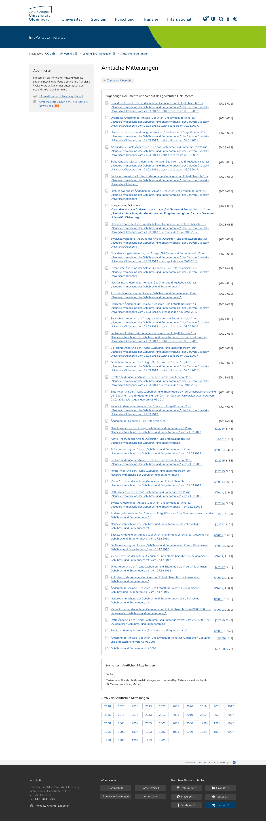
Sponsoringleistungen (116, 796)
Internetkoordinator (194, 762)
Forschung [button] (125, 19)
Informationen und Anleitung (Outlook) (61, 96)
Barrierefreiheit (150, 788)
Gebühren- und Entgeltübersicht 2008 (134, 648)
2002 (162, 723)
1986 (107, 740)
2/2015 (220, 460)
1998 (217, 723)
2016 (107, 715)
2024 (135, 706)
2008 (217, 715)
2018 (217, 706)
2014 (135, 715)
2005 (121, 723)
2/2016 (220, 428)
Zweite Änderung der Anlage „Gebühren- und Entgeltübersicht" (149, 630)
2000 (189, 723)
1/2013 (220, 524)
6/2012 (218, 535)
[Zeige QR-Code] (234, 762)
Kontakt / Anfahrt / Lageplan (52, 805)
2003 (148, 723)
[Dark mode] (213, 20)
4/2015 (218, 450)
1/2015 (220, 471)
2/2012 (220, 567)
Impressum (150, 796)
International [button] (179, 19)
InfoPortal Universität (47, 37)
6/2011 (218, 578)
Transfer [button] (151, 19)
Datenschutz (115, 788)
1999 (203, 723)
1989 (203, 732)
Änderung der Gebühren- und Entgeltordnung (138, 421)
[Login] (235, 20)
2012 (162, 715)
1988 (217, 732)
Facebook (186, 805)
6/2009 (218, 631)
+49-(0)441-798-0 (46, 799)
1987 (230, 732)
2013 (148, 715)
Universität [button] (72, 19)
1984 (135, 740)
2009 (203, 715)
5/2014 (218, 482)
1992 (162, 732)
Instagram (186, 788)
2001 (176, 723)
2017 (230, 706)
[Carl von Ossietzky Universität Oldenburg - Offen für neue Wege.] (40, 13)
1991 (176, 732)
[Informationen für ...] (228, 20)
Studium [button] (98, 19)
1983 (148, 740)
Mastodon (186, 796)
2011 (176, 715)
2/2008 (220, 649)
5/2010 (218, 610)
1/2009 (222, 638)
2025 (121, 706)
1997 (230, 723)
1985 (121, 740)
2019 (203, 706)
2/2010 (220, 620)
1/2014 (220, 503)
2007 (230, 715)
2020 (189, 706)
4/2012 (218, 546)
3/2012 (218, 556)
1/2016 (222, 439)
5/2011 (218, 588)
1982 (162, 740)
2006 (107, 723)
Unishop (221, 805)
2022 (162, 706)
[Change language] (205, 20)
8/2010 (218, 599)
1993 (148, 732)
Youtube (221, 796)
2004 (135, 723)
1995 (121, 732)
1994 (135, 732)
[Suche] (221, 20)
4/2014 (218, 492)
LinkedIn (221, 788)
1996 (107, 732)
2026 (107, 706)
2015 (121, 715)
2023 (148, 706)
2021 (176, 706)
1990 (189, 732)
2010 (189, 715)
